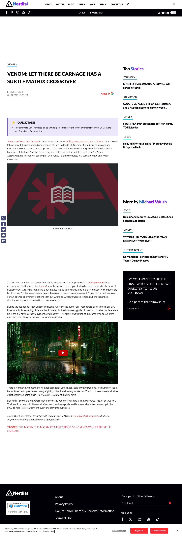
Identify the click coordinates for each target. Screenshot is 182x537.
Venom (77, 427)
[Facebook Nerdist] (7, 12)
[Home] (17, 495)
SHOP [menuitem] (92, 4)
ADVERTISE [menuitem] (117, 4)
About (59, 497)
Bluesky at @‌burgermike (86, 416)
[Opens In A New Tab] (18, 505)
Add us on (105, 94)
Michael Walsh (16, 92)
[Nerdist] (17, 4)
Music (127, 136)
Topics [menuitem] (81, 12)
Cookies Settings (119, 530)
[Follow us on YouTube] (148, 520)
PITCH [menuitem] (103, 4)
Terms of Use (63, 518)
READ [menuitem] (48, 4)
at (43, 286)
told (96, 282)
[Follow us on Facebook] (122, 520)
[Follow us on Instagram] (139, 520)
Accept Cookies (159, 530)
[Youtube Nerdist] (23, 12)
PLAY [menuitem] (71, 4)
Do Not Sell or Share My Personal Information (84, 511)
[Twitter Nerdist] (12, 12)
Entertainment (133, 250)
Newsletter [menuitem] (95, 12)
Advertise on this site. (18, 512)
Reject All (139, 530)
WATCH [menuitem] (60, 4)
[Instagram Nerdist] (17, 12)
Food (127, 210)
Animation (130, 97)
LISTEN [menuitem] (81, 4)
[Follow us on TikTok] (157, 520)
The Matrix (25, 427)
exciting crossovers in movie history (84, 141)
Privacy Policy (64, 504)
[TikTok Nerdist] (29, 12)
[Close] (177, 530)
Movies (12, 64)
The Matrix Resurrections (52, 427)
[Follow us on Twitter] (130, 520)
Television (130, 77)
